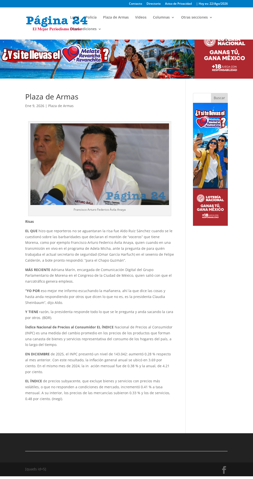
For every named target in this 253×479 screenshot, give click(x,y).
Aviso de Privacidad (178, 4)
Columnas (161, 18)
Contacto (135, 4)
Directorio (154, 4)
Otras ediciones (83, 29)
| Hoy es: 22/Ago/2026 (212, 4)
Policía (91, 18)
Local (74, 18)
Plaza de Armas (116, 18)
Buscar (219, 97)
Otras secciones (194, 18)
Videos (141, 18)
